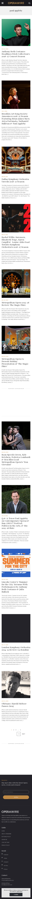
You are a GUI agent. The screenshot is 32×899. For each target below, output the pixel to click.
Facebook (6, 854)
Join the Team (5, 842)
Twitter (5, 858)
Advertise (4, 839)
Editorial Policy (6, 836)
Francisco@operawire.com (8, 880)
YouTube (6, 865)
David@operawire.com (7, 884)
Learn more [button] (19, 891)
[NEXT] (19, 734)
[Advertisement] (16, 402)
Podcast (5, 869)
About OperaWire (6, 833)
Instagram (6, 862)
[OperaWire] (16, 3)
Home (3, 831)
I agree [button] (16, 894)
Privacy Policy (6, 845)
